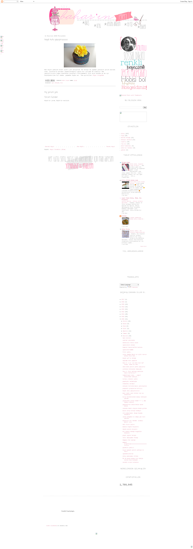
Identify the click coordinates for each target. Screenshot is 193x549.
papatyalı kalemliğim (130, 381)
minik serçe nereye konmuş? (132, 410)
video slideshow (51, 525)
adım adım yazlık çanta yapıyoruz (134, 367)
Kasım (125, 323)
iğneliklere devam (129, 345)
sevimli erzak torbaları (131, 462)
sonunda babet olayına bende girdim (135, 408)
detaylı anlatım (126, 140)
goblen (123, 150)
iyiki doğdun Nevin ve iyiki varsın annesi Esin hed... (135, 355)
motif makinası (126, 146)
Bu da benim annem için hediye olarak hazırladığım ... (133, 459)
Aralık (125, 321)
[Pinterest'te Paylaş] (54, 80)
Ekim (124, 326)
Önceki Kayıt (110, 146)
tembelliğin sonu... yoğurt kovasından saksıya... (132, 376)
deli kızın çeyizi (129, 424)
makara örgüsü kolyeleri (131, 427)
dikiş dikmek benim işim (130, 180)
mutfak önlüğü (125, 137)
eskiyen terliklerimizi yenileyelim (135, 386)
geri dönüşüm (55, 82)
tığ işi (123, 144)
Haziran (125, 336)
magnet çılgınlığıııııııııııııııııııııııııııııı (135, 444)
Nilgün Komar (126, 162)
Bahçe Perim (125, 229)
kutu (61, 82)
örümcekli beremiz (129, 384)
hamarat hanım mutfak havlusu (132, 347)
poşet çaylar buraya (129, 435)
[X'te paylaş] (50, 80)
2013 (123, 309)
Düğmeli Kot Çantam (129, 440)
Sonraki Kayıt (49, 146)
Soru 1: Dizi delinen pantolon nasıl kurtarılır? (133, 372)
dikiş (123, 133)
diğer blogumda (98, 75)
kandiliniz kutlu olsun (130, 343)
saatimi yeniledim (129, 340)
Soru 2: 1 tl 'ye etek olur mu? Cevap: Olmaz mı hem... (133, 363)
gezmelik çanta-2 (128, 447)
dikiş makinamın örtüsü (130, 456)
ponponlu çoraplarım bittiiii (132, 388)
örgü (122, 135)
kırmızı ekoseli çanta (130, 379)
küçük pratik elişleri (130, 429)
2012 (123, 312)
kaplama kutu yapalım (130, 360)
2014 (123, 307)
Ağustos (125, 331)
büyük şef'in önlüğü (129, 358)
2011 (123, 314)
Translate (134, 287)
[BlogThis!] (48, 80)
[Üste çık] (191, 547)
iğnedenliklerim (128, 454)
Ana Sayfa (80, 146)
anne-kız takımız (126, 148)
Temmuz (125, 333)
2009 (123, 319)
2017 (123, 299)
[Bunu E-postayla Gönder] (46, 80)
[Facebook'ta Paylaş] (52, 80)
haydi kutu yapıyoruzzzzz (131, 391)
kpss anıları (127, 338)
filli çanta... (127, 352)
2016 (123, 302)
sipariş (123, 142)
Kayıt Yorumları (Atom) (58, 149)
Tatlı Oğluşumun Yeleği (130, 437)
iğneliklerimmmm (128, 350)
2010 (123, 316)
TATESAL (124, 216)
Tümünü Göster (143, 246)
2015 (123, 304)
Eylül (125, 328)
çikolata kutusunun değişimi (132, 369)
